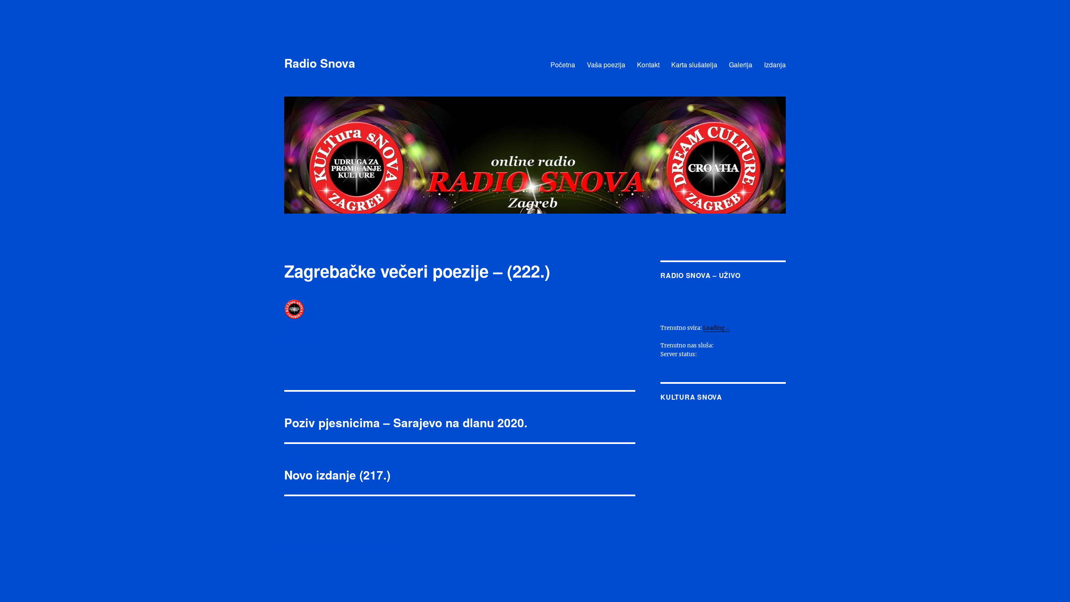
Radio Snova (319, 62)
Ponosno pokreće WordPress (362, 547)
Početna (562, 64)
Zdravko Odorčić (304, 327)
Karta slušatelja (694, 64)
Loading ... (716, 328)
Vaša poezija (606, 64)
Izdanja (775, 64)
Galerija (740, 64)
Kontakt (648, 64)
